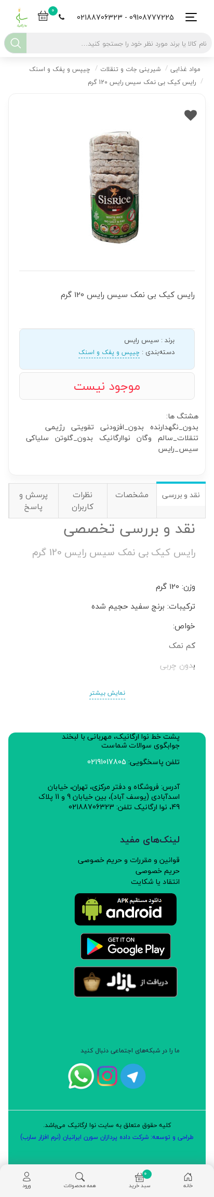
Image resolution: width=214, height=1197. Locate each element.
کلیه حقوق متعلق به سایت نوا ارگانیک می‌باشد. (107, 1125)
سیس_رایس (178, 448)
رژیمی (55, 426)
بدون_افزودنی (122, 426)
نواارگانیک (114, 437)
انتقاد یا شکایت (155, 881)
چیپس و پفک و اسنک (109, 352)
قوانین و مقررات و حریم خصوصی (129, 859)
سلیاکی (37, 437)
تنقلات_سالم (178, 437)
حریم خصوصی (158, 870)
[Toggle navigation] (188, 17)
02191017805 (106, 761)
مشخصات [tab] (132, 494)
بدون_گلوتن (74, 437)
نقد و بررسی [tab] (181, 494)
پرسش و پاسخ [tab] (33, 500)
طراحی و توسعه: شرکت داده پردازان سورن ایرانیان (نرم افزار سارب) (107, 1137)
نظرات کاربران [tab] (82, 500)
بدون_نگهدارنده (174, 426)
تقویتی (82, 426)
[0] (43, 17)
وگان (144, 437)
